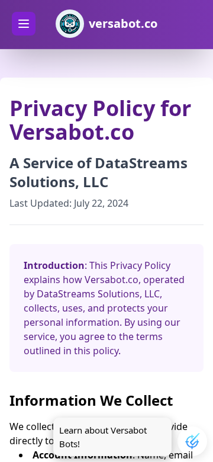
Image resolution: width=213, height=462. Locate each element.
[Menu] (24, 24)
